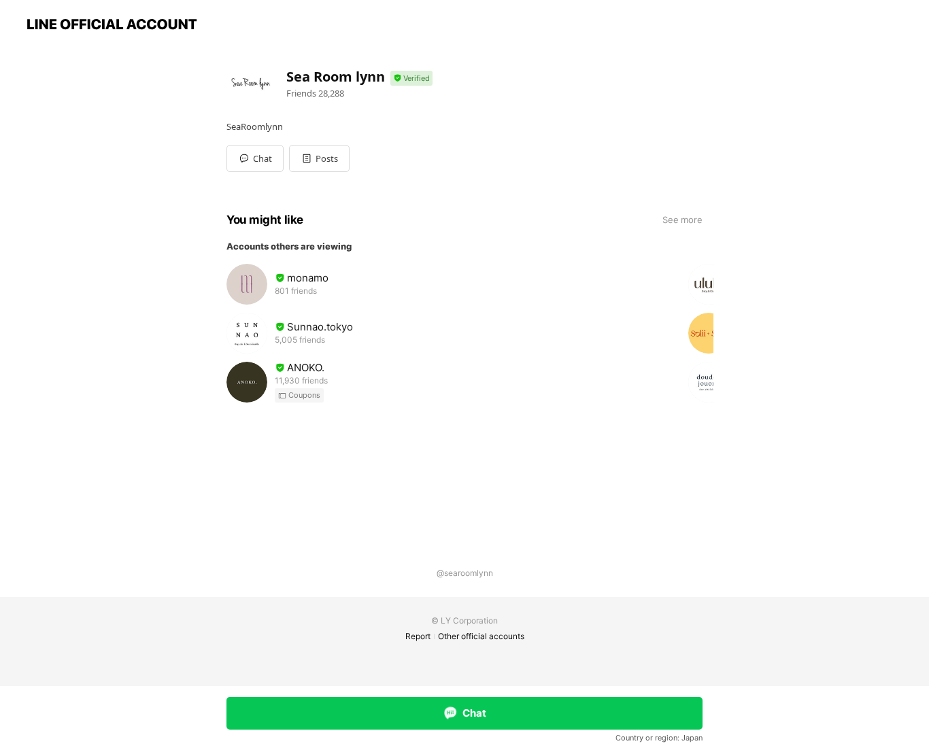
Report (417, 636)
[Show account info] (411, 78)
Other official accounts (481, 636)
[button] (319, 158)
